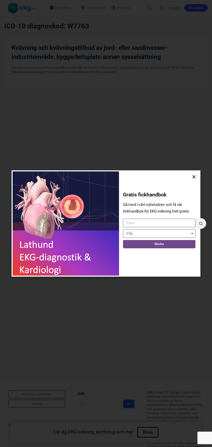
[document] (106, 223)
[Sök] (200, 223)
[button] (194, 176)
